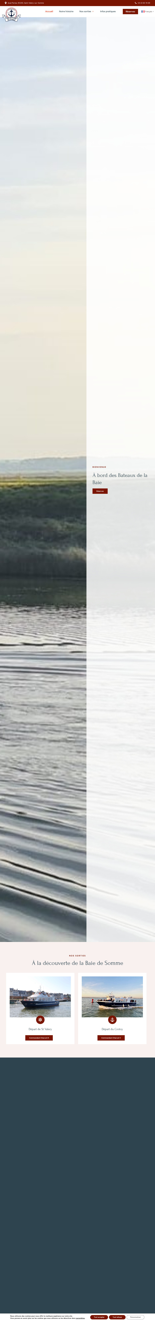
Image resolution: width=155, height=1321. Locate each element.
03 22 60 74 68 (144, 3)
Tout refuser (117, 1317)
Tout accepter (99, 1317)
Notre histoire (66, 11)
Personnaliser (135, 1317)
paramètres (80, 1318)
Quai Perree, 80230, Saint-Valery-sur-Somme (26, 3)
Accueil (49, 11)
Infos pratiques (108, 11)
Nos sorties (85, 11)
